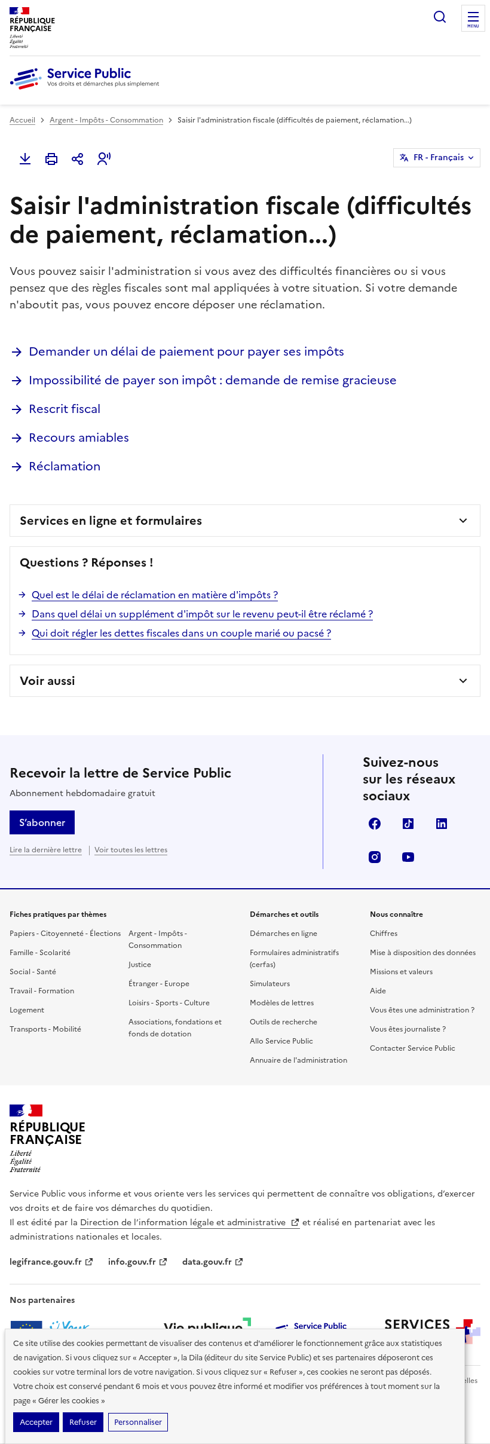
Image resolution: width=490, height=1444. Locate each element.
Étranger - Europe (158, 983)
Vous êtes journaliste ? (408, 1029)
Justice (139, 964)
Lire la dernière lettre (46, 850)
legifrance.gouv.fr (46, 1262)
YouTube (408, 857)
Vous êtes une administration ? (422, 1010)
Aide (378, 991)
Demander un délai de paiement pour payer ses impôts (186, 351)
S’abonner (42, 822)
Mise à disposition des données (423, 952)
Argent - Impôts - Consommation (106, 120)
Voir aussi (47, 681)
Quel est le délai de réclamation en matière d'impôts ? (155, 595)
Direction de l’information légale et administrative (184, 1222)
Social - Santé (33, 971)
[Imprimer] (51, 159)
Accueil (22, 120)
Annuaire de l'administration (298, 1060)
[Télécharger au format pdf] (25, 159)
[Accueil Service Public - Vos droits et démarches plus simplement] (87, 90)
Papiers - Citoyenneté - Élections (65, 933)
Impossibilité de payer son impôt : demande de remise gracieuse (213, 380)
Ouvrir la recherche (440, 17)
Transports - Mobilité (45, 1029)
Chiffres (383, 933)
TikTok (408, 824)
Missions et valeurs (401, 971)
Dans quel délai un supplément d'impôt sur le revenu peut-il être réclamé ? (202, 614)
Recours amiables (79, 437)
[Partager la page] (77, 159)
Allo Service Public (281, 1041)
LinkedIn (442, 824)
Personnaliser (138, 1422)
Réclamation (64, 466)
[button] (104, 159)
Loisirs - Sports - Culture (169, 1003)
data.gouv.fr (207, 1262)
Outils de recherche (283, 1022)
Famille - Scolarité (40, 952)
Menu (473, 26)
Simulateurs (270, 983)
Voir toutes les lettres (130, 850)
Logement (27, 1010)
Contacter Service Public (412, 1048)
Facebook (375, 824)
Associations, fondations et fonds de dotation (175, 1028)
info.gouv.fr (132, 1262)
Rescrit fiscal (64, 409)
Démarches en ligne (283, 933)
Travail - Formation (42, 991)
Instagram (375, 857)
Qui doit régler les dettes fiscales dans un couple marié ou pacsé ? (181, 633)
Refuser (83, 1422)
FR (439, 157)
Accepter (36, 1422)
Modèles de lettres (282, 1003)
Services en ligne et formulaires (111, 521)
